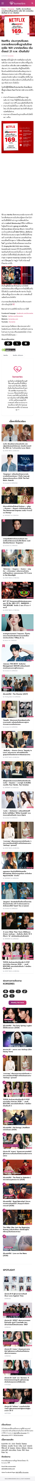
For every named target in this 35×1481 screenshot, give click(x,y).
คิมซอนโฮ (18, 1443)
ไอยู (7, 1452)
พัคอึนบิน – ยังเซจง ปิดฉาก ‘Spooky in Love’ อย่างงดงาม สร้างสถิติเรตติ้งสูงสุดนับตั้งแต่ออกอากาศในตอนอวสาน (17, 752)
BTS (10, 1443)
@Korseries (5, 1435)
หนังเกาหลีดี (4, 1450)
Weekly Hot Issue (17, 1002)
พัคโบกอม (29, 1448)
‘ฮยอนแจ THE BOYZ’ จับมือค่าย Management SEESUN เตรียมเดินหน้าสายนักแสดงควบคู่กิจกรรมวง (16, 666)
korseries (11, 56)
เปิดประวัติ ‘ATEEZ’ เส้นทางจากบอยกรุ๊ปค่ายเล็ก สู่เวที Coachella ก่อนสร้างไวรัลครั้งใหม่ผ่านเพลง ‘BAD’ (17, 1322)
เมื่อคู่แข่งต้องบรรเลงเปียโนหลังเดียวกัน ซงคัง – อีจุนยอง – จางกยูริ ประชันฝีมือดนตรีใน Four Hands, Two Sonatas (17, 782)
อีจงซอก (19, 1450)
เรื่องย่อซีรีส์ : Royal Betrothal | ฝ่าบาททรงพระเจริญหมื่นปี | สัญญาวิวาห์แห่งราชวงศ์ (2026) (16, 1203)
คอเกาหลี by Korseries (20, 1433)
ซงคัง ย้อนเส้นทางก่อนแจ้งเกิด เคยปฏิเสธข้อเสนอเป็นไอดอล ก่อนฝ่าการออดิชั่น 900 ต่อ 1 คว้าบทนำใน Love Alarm (17, 446)
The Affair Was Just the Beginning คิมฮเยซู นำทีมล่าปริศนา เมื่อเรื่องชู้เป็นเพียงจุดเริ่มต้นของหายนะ (16, 1229)
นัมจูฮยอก (12, 1448)
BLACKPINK (4, 1443)
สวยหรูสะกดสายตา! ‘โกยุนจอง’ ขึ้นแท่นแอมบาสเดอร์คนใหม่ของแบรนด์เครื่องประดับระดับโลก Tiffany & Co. (16, 635)
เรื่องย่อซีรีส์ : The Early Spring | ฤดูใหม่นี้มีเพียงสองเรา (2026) (17, 1026)
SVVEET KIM (8, 450)
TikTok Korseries (18, 1435)
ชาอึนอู (20, 1446)
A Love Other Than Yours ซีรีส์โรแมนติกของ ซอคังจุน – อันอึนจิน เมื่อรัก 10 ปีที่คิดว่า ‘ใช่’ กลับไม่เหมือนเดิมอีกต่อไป (17, 934)
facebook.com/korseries (25, 313)
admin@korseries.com (8, 1468)
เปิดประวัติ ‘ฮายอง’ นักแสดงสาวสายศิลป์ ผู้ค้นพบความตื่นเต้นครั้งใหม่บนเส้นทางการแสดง (17, 1153)
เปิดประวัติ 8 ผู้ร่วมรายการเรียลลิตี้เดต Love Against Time (15, 1295)
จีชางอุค (16, 1446)
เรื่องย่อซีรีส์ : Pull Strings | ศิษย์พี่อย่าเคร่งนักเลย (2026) (16, 1128)
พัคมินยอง (24, 1448)
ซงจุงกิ (24, 1446)
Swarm (6, 640)
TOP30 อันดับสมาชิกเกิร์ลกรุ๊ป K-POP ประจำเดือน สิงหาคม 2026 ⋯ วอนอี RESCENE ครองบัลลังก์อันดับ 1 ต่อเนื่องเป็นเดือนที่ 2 (17, 965)
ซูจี (8, 1448)
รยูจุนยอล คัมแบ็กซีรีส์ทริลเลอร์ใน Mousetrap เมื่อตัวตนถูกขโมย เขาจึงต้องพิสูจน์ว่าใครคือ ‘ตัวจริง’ (17, 873)
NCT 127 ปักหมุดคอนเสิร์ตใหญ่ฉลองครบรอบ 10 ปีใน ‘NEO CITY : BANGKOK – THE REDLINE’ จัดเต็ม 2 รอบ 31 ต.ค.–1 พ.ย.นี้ (17, 604)
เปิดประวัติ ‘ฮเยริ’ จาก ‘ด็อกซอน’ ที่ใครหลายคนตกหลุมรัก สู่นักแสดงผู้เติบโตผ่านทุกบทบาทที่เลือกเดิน (16, 1380)
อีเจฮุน (3, 1452)
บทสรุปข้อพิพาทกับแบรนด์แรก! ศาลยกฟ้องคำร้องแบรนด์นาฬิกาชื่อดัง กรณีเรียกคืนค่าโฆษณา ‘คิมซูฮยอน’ (16, 540)
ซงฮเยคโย (29, 1446)
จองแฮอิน (10, 1446)
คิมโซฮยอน (4, 1446)
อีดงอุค (27, 1450)
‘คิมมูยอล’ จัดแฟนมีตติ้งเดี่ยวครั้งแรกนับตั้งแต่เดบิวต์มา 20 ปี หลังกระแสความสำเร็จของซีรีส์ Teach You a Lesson (17, 903)
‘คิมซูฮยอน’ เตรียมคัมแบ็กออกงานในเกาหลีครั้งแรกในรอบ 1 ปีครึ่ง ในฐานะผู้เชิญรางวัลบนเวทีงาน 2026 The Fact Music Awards (16, 477)
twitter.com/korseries (15, 316)
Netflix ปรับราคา (18, 355)
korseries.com (13, 319)
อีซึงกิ (23, 1450)
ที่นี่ (14, 304)
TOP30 (13, 1443)
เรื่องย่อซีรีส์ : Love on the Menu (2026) (15, 1254)
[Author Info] (17, 373)
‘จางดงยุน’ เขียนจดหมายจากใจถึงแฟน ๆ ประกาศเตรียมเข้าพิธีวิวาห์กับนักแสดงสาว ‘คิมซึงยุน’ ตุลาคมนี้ (17, 843)
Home (3, 9)
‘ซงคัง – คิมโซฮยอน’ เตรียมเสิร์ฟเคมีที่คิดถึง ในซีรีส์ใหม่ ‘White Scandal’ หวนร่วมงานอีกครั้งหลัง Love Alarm (17, 813)
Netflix (6, 355)
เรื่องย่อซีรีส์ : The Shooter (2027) (15, 694)
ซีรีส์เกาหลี (4, 1448)
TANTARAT (7, 515)
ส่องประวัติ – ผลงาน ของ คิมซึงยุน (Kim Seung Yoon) (17, 1050)
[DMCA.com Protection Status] (8, 351)
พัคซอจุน (18, 1448)
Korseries (12, 322)
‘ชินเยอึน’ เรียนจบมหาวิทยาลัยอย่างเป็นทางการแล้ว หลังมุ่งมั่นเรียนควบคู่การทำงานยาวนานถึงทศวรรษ (16, 722)
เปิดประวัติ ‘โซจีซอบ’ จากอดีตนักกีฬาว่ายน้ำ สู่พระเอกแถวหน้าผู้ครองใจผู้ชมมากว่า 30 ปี (17, 1408)
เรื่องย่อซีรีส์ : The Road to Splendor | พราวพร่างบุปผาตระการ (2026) (17, 1178)
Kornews (11, 9)
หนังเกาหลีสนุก (12, 1450)
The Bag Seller (8, 696)
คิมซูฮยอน (24, 1443)
